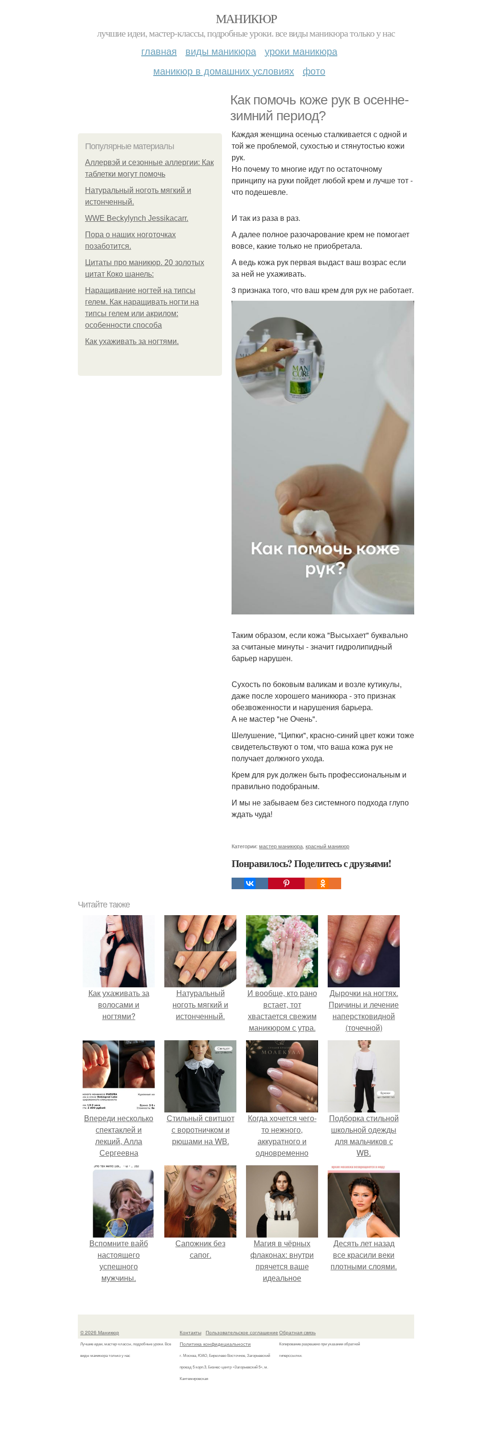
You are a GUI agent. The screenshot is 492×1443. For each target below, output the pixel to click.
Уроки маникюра (301, 51)
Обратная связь (297, 1332)
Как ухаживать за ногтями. (132, 341)
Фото (314, 70)
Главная (159, 51)
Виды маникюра (220, 51)
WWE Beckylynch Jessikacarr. (136, 218)
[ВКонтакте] (250, 883)
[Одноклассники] (323, 883)
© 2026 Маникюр (99, 1332)
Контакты (190, 1332)
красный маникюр (327, 846)
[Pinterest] (286, 883)
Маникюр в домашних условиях (223, 70)
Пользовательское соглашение (242, 1332)
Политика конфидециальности (215, 1344)
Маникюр (246, 18)
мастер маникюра (281, 846)
